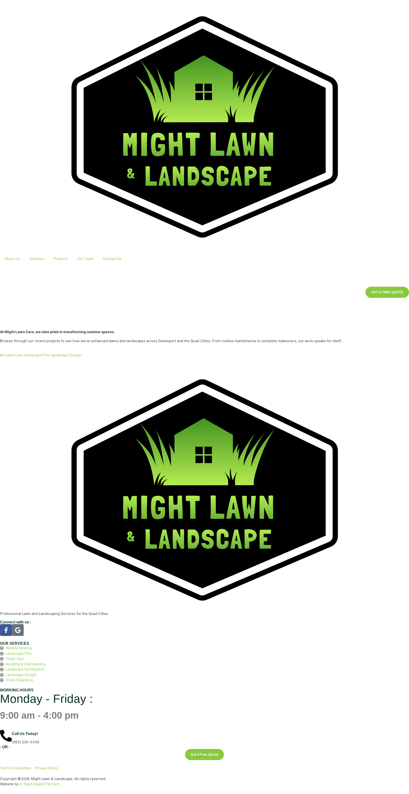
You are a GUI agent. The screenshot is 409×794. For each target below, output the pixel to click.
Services (37, 258)
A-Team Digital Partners (39, 784)
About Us (12, 258)
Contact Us (112, 258)
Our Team (85, 258)
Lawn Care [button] (14, 355)
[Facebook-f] (6, 630)
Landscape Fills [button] (37, 355)
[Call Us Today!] (6, 736)
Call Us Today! (25, 734)
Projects (61, 258)
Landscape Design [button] (66, 355)
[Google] (18, 630)
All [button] (2, 355)
